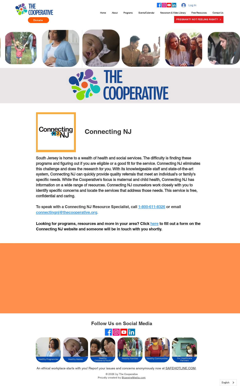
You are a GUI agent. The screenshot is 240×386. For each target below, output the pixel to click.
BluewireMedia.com (134, 377)
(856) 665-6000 (120, 382)
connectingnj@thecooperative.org (66, 212)
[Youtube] (169, 5)
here (154, 223)
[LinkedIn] (174, 5)
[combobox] (228, 382)
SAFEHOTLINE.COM (181, 368)
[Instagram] (164, 5)
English (225, 382)
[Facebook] (159, 5)
